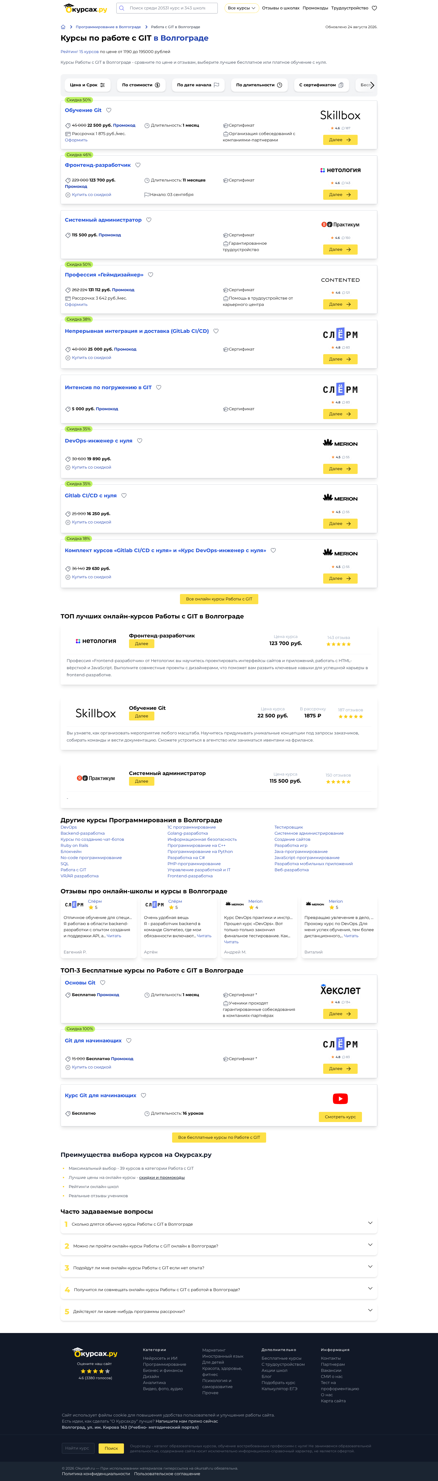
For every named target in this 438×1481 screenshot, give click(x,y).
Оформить (76, 140)
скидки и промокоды (162, 1177)
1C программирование (192, 827)
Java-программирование (301, 851)
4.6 (342, 128)
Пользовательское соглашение (167, 1473)
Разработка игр (291, 845)
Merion (255, 901)
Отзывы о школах (281, 8)
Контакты (331, 1358)
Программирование (164, 1364)
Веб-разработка (292, 869)
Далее (335, 139)
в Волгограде (181, 38)
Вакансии (331, 1370)
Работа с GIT (73, 869)
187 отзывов (350, 709)
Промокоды (315, 8)
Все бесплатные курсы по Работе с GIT (219, 1137)
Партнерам (333, 1364)
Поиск (111, 1448)
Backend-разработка (83, 833)
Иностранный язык (222, 1356)
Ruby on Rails (74, 845)
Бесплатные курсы (282, 1358)
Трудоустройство (349, 8)
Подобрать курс (278, 1382)
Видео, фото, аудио (163, 1388)
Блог (267, 1376)
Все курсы (239, 8)
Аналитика (154, 1382)
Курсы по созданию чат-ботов (92, 839)
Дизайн (151, 1376)
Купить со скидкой (91, 194)
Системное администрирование (309, 833)
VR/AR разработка (80, 876)
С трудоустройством (283, 1364)
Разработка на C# (186, 857)
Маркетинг (214, 1350)
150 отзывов (338, 775)
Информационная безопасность (202, 839)
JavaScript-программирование (307, 857)
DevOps (69, 827)
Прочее (210, 1392)
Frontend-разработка (190, 876)
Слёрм (95, 901)
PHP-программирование (194, 863)
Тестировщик (289, 827)
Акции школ (274, 1370)
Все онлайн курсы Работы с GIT (219, 599)
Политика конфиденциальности (96, 1473)
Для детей (213, 1362)
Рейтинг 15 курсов (80, 51)
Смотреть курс (340, 1116)
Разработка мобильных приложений (314, 863)
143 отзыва (338, 637)
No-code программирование (91, 857)
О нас (327, 1394)
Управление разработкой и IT (199, 869)
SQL (65, 863)
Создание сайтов (293, 839)
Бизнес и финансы (163, 1370)
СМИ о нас (332, 1376)
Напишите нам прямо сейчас (187, 1421)
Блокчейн (71, 851)
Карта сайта (333, 1400)
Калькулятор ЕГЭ (279, 1388)
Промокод (124, 125)
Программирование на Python (200, 851)
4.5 (343, 457)
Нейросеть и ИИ (160, 1358)
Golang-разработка (188, 833)
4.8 (343, 347)
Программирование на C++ (197, 845)
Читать (114, 935)
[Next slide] (364, 85)
